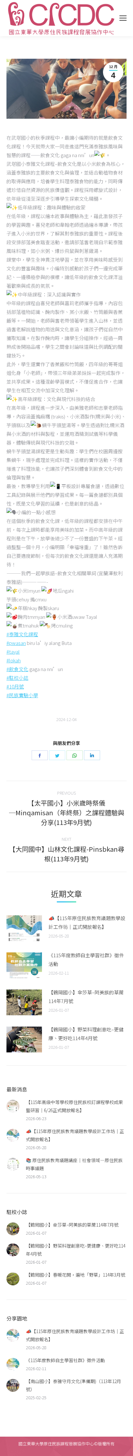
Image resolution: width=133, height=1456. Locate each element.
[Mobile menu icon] (123, 18)
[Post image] (24, 928)
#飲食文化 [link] (17, 669)
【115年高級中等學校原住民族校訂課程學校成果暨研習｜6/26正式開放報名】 (74, 1106)
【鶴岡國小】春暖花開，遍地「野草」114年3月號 (75, 1274)
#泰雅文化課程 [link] (22, 634)
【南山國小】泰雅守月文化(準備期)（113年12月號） (73, 1385)
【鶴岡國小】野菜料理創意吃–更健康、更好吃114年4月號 (86, 1033)
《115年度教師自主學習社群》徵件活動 (86, 959)
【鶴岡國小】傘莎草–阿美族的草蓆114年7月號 (86, 996)
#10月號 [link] (15, 686)
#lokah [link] (13, 660)
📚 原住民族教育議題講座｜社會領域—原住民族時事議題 (74, 1164)
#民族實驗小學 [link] (22, 695)
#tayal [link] (13, 651)
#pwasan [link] (16, 642)
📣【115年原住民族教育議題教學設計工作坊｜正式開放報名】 (86, 922)
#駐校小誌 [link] (17, 677)
